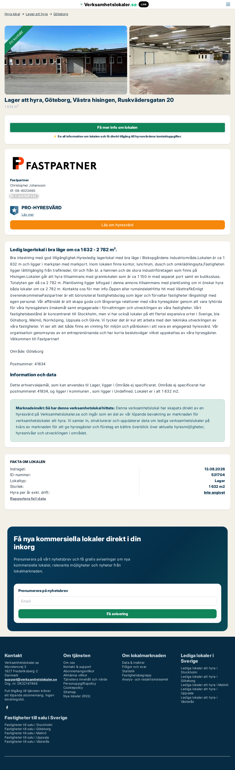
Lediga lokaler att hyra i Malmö (204, 685)
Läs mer (28, 214)
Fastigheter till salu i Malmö (25, 733)
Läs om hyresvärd (117, 225)
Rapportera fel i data (28, 499)
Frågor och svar (134, 667)
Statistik (128, 671)
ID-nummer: (20, 474)
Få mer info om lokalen (117, 127)
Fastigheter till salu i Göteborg (28, 729)
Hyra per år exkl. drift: (30, 492)
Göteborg (60, 14)
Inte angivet (214, 492)
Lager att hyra (37, 14)
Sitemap (69, 692)
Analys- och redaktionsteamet (145, 679)
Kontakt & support (77, 667)
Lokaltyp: (18, 480)
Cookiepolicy (73, 687)
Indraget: (18, 469)
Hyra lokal (12, 14)
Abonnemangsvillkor (79, 671)
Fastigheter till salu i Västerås (27, 741)
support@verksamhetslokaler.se (31, 679)
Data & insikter (133, 662)
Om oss (69, 662)
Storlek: (17, 486)
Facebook (7, 707)
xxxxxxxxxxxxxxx (24, 196)
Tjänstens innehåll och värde (85, 679)
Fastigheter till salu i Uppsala (27, 737)
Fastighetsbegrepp (136, 675)
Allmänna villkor (75, 675)
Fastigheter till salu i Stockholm (29, 725)
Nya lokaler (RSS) (76, 696)
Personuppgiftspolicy (79, 683)
